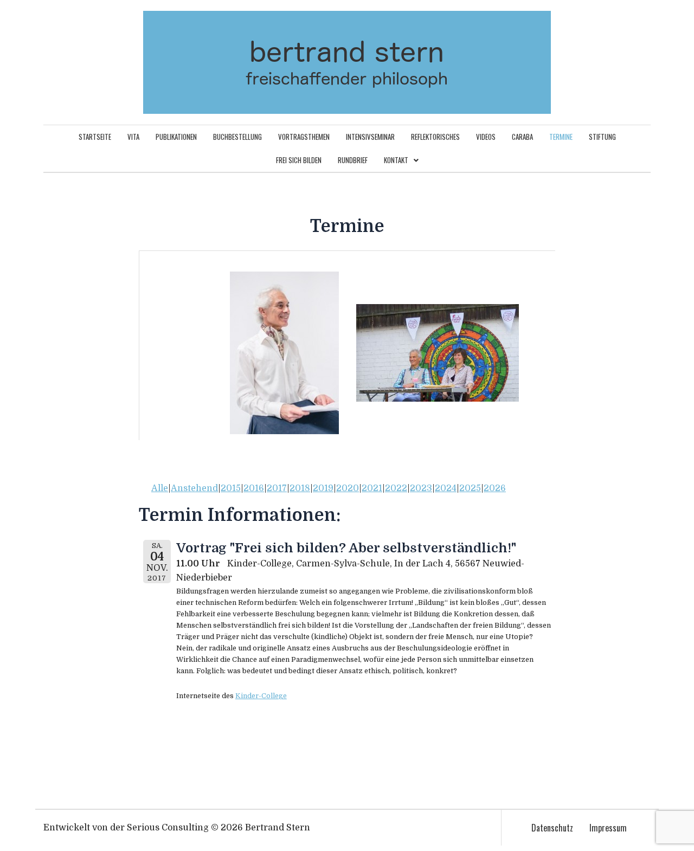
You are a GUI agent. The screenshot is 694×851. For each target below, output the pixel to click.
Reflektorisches (435, 136)
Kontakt (396, 159)
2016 (253, 488)
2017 (277, 488)
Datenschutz (552, 827)
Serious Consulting (168, 828)
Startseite (95, 136)
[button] (401, 160)
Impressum (608, 827)
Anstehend (194, 488)
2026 (495, 488)
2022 (396, 488)
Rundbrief (353, 159)
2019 (323, 488)
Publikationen (176, 136)
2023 (421, 488)
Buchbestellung (237, 136)
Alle (159, 488)
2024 (446, 488)
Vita (133, 136)
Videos (486, 136)
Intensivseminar (370, 136)
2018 (300, 488)
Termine (561, 136)
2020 (347, 488)
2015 (231, 488)
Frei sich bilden (299, 159)
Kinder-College (261, 696)
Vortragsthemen (304, 136)
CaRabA (522, 136)
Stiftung (602, 136)
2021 (372, 488)
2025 (470, 488)
